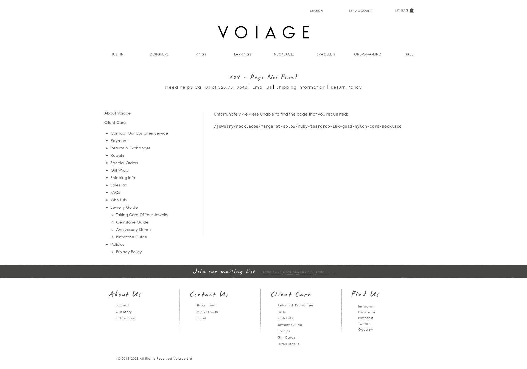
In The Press (126, 318)
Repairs (117, 155)
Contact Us (209, 295)
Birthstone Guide (131, 236)
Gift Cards (286, 337)
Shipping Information (301, 87)
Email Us (262, 87)
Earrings (242, 54)
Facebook (367, 312)
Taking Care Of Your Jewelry (142, 214)
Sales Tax (119, 185)
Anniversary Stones (133, 229)
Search (316, 10)
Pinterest (365, 318)
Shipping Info (123, 177)
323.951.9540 (232, 87)
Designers (159, 54)
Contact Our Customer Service (139, 133)
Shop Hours (206, 305)
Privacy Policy (129, 251)
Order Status (288, 344)
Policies (117, 244)
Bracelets (325, 54)
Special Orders (124, 162)
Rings (201, 54)
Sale (409, 54)
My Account (360, 10)
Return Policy (346, 87)
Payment (119, 140)
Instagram (366, 306)
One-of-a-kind (368, 54)
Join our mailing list (224, 272)
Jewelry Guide (124, 207)
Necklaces (284, 54)
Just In (117, 54)
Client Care (291, 295)
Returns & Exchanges (130, 148)
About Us (125, 295)
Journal (122, 305)
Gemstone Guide (132, 222)
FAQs (115, 192)
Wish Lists (119, 199)
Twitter (364, 323)
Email (201, 318)
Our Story (124, 312)
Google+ (365, 329)
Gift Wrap (119, 170)
